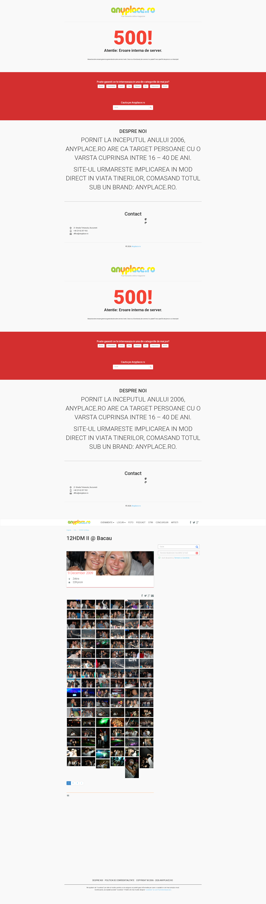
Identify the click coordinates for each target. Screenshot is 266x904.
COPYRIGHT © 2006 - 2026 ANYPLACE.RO (154, 880)
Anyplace (133, 10)
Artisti (165, 86)
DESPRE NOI (97, 880)
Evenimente (111, 86)
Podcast (137, 86)
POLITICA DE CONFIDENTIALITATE (119, 880)
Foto (129, 86)
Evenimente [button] (107, 522)
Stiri (145, 86)
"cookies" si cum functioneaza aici (158, 890)
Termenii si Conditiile (181, 558)
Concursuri (155, 86)
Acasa (101, 86)
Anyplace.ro (136, 246)
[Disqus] (112, 829)
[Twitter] (146, 223)
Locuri (121, 86)
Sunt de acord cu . (175, 558)
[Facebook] (146, 219)
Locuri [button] (120, 522)
